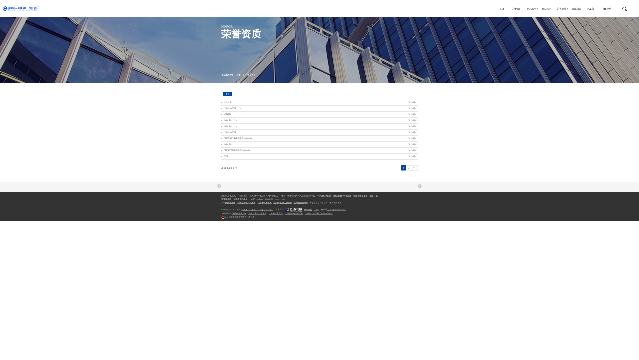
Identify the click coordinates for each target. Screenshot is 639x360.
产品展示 (531, 9)
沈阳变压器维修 (301, 203)
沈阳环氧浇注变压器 (294, 213)
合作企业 (228, 102)
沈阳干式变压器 (276, 213)
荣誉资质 (561, 9)
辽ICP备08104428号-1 (336, 209)
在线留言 (576, 9)
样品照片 (228, 114)
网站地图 (308, 209)
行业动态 (546, 9)
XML (316, 209)
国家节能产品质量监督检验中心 (238, 138)
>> (414, 168)
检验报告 (228, 144)
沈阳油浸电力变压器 (257, 213)
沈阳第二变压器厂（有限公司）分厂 (257, 209)
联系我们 (591, 9)
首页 (501, 9)
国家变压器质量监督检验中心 (237, 150)
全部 (227, 93)
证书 (226, 156)
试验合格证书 (230, 132)
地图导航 (606, 9)
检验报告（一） (231, 126)
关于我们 (516, 9)
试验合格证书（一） (233, 108)
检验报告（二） (231, 120)
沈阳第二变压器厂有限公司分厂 (319, 213)
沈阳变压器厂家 (239, 213)
